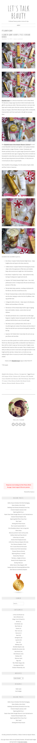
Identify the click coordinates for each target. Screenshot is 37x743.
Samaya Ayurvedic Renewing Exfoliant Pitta (18, 567)
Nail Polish (17, 651)
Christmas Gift (24, 376)
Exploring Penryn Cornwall (18, 553)
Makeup (17, 644)
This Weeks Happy (17, 663)
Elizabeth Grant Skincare (11, 378)
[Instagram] (23, 424)
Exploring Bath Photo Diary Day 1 (18, 519)
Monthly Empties (17, 647)
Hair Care (17, 631)
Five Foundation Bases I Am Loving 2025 (18, 528)
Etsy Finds (17, 626)
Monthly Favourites (17, 649)
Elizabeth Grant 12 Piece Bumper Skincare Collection (17, 144)
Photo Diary (19, 530)
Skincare (16, 374)
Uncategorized (22, 374)
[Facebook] (16, 424)
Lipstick (17, 640)
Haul (17, 635)
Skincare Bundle (11, 383)
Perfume (17, 656)
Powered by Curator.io (29, 492)
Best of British (17, 617)
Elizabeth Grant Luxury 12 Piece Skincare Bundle (16, 35)
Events (17, 628)
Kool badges (18, 691)
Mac (17, 642)
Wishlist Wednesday (17, 667)
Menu (18, 25)
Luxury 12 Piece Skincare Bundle (12, 381)
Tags (17, 660)
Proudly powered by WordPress (10, 734)
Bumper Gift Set (8, 376)
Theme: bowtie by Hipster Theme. (26, 734)
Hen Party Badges (22, 742)
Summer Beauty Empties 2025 (18, 517)
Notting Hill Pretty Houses (18, 523)
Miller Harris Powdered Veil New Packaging (18, 503)
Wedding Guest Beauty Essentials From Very (18, 507)
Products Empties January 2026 (18, 510)
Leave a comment (18, 39)
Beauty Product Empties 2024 (18, 560)
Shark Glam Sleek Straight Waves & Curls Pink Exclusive (18, 514)
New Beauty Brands (25, 381)
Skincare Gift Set (20, 383)
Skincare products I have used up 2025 (18, 533)
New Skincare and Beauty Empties (18, 569)
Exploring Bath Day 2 (18, 512)
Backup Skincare (18, 563)
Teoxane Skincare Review (18, 551)
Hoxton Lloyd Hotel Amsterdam (18, 549)
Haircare (18, 633)
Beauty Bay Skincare (18, 556)
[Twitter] (13, 424)
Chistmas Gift (16, 376)
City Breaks (17, 624)
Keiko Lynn (18, 689)
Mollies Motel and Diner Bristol (18, 535)
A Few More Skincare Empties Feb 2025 (18, 542)
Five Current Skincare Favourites (18, 546)
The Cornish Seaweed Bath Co (18, 526)
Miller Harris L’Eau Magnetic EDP (18, 565)
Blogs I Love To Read (17, 619)
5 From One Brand (17, 614)
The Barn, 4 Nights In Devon (18, 558)
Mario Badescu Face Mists (18, 505)
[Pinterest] (20, 424)
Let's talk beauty (18, 12)
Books (17, 621)
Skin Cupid (18, 521)
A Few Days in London (18, 537)
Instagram (17, 637)
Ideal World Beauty (23, 378)
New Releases (10, 374)
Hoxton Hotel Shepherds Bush (18, 540)
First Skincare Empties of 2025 (18, 544)
